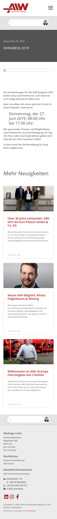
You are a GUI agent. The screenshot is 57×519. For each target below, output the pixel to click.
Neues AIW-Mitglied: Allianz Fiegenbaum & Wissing (27, 297)
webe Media (31, 511)
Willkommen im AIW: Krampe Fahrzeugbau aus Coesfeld (28, 373)
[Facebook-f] (17, 497)
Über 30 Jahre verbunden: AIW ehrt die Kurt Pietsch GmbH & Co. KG (28, 221)
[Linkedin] (6, 497)
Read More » (13, 248)
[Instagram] (12, 497)
